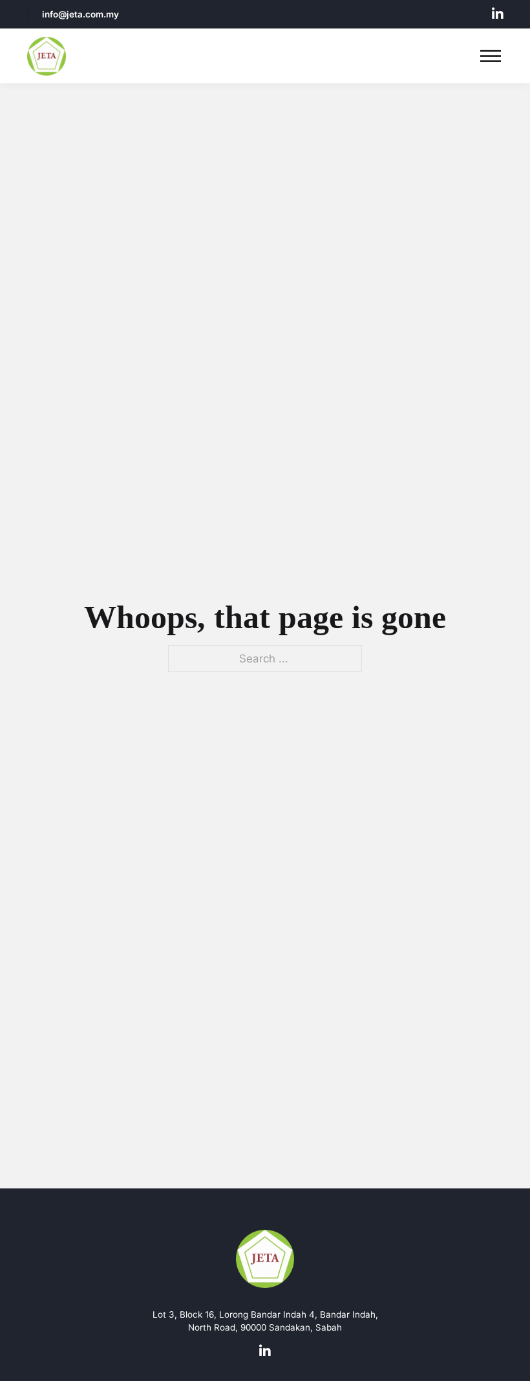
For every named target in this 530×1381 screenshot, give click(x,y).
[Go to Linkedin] (498, 14)
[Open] (490, 56)
